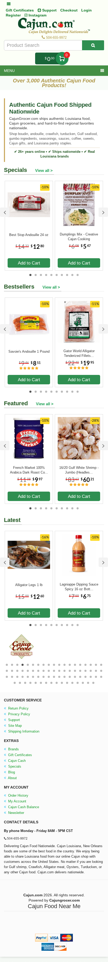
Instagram (37, 15)
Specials (14, 766)
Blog (11, 772)
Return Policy (18, 708)
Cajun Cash (16, 761)
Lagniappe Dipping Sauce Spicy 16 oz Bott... (79, 586)
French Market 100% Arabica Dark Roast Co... (29, 470)
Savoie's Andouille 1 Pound (29, 351)
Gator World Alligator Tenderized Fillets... (79, 353)
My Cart (62, 58)
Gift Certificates (20, 10)
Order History (17, 795)
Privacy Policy (18, 714)
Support (13, 720)
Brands (13, 749)
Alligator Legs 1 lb (28, 585)
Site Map (14, 726)
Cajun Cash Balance (23, 807)
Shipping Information (23, 731)
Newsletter (15, 813)
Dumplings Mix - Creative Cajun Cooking (79, 236)
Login (86, 10)
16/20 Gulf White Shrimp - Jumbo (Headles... (79, 470)
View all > (44, 170)
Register (13, 15)
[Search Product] (93, 45)
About (12, 778)
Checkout (69, 10)
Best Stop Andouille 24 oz (28, 235)
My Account (16, 801)
